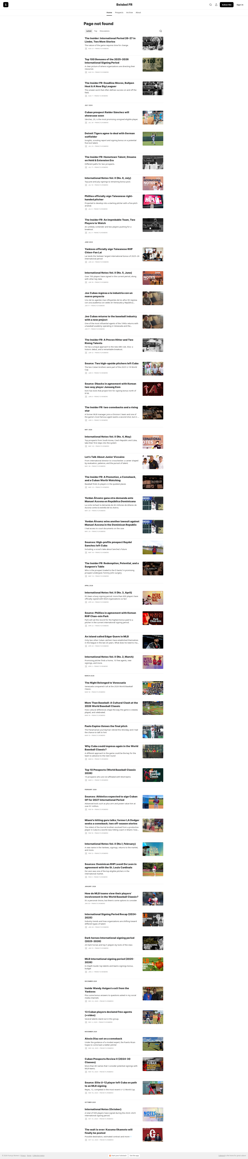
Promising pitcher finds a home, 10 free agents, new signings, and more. (108, 661)
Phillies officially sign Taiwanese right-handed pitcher (109, 198)
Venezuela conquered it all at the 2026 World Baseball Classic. (109, 687)
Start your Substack (118, 1155)
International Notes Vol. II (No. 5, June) (108, 272)
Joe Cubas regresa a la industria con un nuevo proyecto (109, 295)
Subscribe (226, 4)
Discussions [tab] (104, 31)
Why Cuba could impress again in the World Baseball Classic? (111, 748)
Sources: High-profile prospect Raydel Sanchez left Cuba (108, 544)
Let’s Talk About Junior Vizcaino (105, 456)
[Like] (86, 236)
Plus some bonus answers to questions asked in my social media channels (110, 996)
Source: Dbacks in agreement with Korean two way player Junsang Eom (110, 385)
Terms (29, 1155)
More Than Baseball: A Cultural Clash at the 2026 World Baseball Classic (111, 704)
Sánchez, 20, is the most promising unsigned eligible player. (111, 119)
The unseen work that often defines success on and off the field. (110, 91)
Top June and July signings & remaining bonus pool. (108, 181)
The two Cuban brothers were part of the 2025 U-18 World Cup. (111, 368)
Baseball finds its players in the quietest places (105, 484)
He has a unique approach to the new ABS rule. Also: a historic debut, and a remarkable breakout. (109, 348)
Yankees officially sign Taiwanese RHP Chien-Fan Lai (109, 251)
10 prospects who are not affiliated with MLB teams (108, 776)
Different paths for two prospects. (100, 164)
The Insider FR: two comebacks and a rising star (111, 409)
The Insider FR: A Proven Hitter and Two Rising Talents (109, 341)
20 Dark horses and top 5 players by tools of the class (108, 945)
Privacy (23, 1155)
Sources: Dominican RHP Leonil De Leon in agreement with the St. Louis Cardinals (111, 866)
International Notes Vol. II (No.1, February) (110, 843)
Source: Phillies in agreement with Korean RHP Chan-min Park (110, 614)
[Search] (210, 4)
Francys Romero (102, 48)
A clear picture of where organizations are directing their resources (110, 67)
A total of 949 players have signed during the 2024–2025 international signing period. (110, 1114)
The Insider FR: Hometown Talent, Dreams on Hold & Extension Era (110, 159)
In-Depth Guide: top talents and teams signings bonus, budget (109, 967)
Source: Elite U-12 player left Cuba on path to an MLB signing (111, 1084)
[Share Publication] (216, 4)
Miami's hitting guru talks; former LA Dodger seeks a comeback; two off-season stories (112, 822)
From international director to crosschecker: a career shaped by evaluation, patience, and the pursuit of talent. (111, 461)
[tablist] (98, 31)
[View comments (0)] (104, 51)
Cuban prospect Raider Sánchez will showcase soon (107, 114)
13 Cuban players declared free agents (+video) (108, 1013)
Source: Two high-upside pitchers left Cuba (111, 363)
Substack (222, 1155)
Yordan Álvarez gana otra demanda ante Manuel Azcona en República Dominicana (110, 500)
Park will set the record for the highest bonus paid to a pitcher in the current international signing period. (109, 621)
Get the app (134, 1155)
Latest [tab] (89, 31)
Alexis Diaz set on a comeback (103, 1038)
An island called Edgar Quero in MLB (107, 636)
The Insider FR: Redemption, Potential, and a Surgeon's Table (112, 565)
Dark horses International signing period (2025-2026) (109, 939)
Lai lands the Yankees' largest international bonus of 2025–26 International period (112, 257)
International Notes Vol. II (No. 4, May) (108, 436)
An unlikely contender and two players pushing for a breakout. (108, 228)
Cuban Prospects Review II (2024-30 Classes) (107, 1060)
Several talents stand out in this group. (102, 1019)
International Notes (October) (103, 1109)
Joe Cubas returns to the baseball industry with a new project (111, 318)
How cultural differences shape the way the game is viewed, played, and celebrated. (111, 711)
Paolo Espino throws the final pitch (106, 726)
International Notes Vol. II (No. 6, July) (108, 178)
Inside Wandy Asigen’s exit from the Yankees (107, 990)
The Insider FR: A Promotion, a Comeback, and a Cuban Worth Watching (110, 479)
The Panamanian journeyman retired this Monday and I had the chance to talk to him (111, 731)
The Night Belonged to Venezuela (105, 682)
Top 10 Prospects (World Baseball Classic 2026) (110, 771)
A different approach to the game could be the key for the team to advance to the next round (110, 754)
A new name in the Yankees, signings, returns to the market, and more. (111, 848)
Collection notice (38, 1155)
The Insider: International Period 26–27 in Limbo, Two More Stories (110, 40)
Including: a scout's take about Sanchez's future (106, 549)
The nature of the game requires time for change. (107, 45)
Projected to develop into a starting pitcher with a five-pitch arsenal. (111, 204)
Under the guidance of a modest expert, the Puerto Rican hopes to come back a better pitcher (110, 1043)
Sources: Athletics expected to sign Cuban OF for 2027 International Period (111, 798)
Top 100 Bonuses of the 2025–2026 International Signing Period (107, 61)
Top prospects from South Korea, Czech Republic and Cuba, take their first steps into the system (111, 441)
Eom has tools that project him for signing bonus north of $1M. (110, 392)
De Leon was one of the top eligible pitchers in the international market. (107, 872)
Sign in (240, 4)
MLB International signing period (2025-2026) (109, 960)
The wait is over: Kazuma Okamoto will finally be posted (109, 1131)
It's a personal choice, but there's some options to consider (111, 900)
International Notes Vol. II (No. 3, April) (108, 592)
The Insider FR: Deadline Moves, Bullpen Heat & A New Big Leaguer (109, 85)
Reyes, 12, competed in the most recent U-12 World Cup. (110, 1089)
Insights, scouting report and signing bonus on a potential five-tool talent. (110, 141)
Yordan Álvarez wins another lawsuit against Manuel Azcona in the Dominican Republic (112, 523)
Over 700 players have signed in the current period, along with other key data (110, 277)
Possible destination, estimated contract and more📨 (108, 1136)
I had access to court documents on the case (104, 528)
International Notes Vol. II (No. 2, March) (109, 656)
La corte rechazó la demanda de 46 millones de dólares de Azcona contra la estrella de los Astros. (111, 506)
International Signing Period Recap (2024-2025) (111, 916)
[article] (124, 45)
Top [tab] (95, 31)
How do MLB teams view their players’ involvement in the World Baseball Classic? (111, 895)
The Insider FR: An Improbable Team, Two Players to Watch (110, 221)
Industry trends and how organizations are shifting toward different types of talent (111, 922)
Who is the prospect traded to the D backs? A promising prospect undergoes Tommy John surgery (109, 571)
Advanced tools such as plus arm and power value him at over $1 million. (110, 804)
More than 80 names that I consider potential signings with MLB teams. (111, 1067)
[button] (109, 12)
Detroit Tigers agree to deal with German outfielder (110, 135)
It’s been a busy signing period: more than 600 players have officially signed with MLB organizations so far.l (111, 597)
